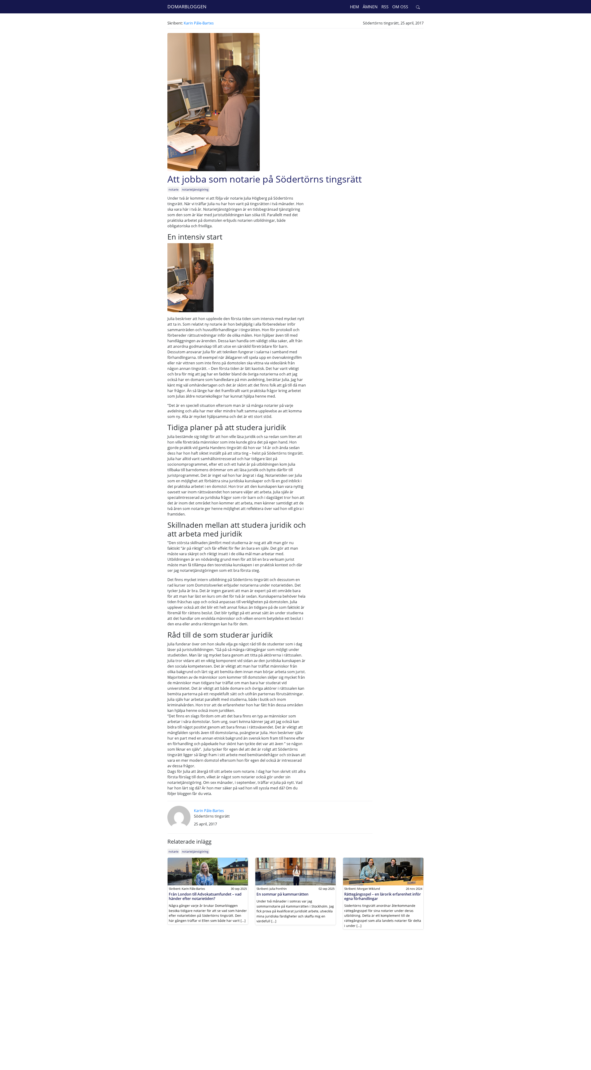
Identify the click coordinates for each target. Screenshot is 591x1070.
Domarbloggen (186, 6)
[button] (418, 6)
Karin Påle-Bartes (199, 23)
